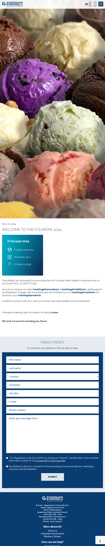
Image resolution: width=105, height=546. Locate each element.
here (55, 312)
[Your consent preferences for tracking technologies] (100, 541)
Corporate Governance (52, 533)
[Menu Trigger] (100, 4)
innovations (46, 289)
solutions (83, 292)
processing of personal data (50, 460)
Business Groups (52, 536)
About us (52, 530)
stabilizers (74, 289)
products (29, 295)
